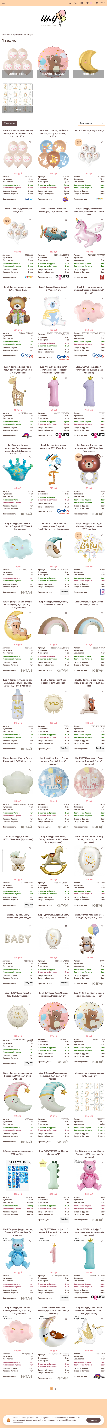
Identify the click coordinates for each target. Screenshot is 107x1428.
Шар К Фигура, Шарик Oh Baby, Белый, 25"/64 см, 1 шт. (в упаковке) (89, 839)
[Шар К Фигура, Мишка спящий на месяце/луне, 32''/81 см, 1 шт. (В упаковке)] (18, 625)
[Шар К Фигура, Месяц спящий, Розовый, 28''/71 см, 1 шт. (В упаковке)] (18, 1097)
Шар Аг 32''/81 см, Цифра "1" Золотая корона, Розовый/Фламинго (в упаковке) (53, 370)
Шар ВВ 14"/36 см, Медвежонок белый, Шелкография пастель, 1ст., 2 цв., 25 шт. (18, 133)
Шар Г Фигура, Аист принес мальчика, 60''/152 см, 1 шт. (53, 446)
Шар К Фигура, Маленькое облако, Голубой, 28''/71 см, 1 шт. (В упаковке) (18, 526)
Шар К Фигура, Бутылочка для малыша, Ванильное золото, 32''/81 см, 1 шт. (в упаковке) (17, 683)
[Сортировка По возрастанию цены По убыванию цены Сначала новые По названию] (91, 123)
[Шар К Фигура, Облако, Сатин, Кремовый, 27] (18, 782)
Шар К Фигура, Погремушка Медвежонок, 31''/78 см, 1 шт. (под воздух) (89, 448)
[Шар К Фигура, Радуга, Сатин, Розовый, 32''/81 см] (53, 625)
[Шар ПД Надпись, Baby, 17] (18, 938)
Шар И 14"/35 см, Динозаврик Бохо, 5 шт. (18, 210)
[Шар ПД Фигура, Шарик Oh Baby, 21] (53, 938)
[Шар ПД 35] (53, 1253)
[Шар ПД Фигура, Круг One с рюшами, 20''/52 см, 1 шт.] (53, 704)
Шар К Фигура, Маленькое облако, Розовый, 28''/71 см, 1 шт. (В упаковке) (17, 1311)
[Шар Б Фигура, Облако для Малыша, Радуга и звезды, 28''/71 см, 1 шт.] (89, 547)
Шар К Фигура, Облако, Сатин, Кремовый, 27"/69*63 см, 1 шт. (17, 759)
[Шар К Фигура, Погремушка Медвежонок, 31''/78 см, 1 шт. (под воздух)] (89, 469)
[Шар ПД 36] (53, 1175)
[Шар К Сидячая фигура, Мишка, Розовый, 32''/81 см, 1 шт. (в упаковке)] (89, 1175)
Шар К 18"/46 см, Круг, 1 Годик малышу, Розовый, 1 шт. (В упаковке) (89, 761)
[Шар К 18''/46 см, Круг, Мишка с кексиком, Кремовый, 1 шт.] (89, 1017)
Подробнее (18, 1422)
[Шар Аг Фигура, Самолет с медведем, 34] (53, 232)
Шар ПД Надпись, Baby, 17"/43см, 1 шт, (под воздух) (17, 916)
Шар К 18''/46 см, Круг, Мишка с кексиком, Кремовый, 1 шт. (89, 994)
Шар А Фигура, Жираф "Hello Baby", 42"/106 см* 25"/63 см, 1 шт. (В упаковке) (17, 370)
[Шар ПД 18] (18, 1017)
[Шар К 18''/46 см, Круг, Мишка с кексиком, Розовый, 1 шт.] (53, 1017)
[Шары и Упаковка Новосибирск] (53, 18)
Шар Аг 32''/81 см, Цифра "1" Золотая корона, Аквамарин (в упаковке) (89, 1232)
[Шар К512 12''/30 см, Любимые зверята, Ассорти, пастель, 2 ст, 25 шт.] (53, 154)
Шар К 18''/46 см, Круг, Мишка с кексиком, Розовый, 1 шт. (53, 994)
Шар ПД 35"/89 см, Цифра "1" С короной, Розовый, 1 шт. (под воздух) (53, 1232)
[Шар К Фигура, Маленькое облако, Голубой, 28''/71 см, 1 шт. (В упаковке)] (18, 547)
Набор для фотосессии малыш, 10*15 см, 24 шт (89, 1074)
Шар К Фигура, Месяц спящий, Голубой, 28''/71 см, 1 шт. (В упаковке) (53, 1076)
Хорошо (93, 1420)
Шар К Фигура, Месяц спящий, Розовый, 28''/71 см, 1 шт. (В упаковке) (17, 1076)
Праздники (18, 34)
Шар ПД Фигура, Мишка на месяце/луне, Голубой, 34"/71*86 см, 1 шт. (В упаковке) (53, 526)
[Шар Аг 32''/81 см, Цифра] (53, 391)
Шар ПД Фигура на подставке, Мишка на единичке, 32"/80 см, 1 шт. (89, 683)
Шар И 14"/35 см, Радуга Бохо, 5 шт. (89, 132)
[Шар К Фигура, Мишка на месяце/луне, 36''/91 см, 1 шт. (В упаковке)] (53, 1331)
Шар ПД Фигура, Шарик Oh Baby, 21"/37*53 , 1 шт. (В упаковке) (53, 916)
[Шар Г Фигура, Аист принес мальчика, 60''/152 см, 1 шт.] (53, 469)
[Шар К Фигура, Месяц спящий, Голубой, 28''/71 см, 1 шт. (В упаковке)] (53, 1097)
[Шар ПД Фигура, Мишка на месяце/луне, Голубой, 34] (53, 547)
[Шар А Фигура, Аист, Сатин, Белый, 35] (89, 1331)
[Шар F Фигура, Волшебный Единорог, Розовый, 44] (89, 232)
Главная (6, 34)
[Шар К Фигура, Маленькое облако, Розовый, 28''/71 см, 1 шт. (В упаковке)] (18, 1331)
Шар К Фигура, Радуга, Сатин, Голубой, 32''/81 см (89, 603)
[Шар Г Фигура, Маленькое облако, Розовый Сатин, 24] (89, 311)
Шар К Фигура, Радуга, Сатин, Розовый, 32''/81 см (53, 603)
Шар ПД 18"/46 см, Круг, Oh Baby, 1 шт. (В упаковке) (18, 994)
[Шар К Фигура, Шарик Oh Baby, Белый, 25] (89, 860)
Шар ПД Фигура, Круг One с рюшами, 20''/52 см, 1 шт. (53, 681)
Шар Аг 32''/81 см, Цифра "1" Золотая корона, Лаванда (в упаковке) (89, 370)
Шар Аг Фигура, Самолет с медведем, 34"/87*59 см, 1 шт (53, 210)
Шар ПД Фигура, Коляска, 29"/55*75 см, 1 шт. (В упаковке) (18, 838)
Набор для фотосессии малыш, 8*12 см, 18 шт (18, 1152)
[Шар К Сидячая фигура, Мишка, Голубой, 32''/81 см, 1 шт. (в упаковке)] (18, 1253)
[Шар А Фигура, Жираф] (18, 391)
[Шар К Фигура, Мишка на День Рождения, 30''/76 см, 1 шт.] (89, 938)
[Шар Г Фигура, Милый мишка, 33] (18, 311)
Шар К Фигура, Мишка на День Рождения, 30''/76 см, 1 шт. (89, 916)
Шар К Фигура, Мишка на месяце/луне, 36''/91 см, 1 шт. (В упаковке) (53, 1311)
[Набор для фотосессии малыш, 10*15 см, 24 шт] (89, 1097)
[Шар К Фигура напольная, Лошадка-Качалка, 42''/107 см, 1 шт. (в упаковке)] (53, 860)
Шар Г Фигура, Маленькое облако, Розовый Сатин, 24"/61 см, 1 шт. (89, 290)
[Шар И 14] (89, 154)
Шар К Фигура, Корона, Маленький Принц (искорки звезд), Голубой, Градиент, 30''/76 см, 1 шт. (18, 449)
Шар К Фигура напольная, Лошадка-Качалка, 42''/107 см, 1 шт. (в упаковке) (53, 839)
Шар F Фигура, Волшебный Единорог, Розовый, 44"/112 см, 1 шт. (89, 212)
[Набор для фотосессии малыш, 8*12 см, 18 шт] (18, 1175)
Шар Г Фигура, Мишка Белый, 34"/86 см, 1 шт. (53, 288)
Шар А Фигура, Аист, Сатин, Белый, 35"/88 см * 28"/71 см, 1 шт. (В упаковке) (89, 1311)
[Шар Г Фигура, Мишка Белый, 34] (53, 311)
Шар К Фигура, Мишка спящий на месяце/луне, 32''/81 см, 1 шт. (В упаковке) (17, 605)
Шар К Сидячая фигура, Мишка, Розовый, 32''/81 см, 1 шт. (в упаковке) (89, 1154)
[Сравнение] (81, 2)
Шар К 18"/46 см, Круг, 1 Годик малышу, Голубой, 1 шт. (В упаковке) (53, 761)
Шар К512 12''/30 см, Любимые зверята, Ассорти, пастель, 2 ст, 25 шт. (53, 133)
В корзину (17, 168)
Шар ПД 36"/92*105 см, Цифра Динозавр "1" (53, 1152)
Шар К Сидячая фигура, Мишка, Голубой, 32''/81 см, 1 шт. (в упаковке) (18, 1232)
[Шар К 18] (53, 782)
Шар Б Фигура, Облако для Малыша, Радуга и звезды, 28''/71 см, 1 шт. (89, 526)
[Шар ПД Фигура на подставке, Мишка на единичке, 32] (89, 704)
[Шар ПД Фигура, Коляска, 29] (18, 860)
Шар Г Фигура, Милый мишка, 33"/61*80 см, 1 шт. (17, 288)
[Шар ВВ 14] (18, 154)
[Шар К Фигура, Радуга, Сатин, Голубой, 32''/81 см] (89, 625)
